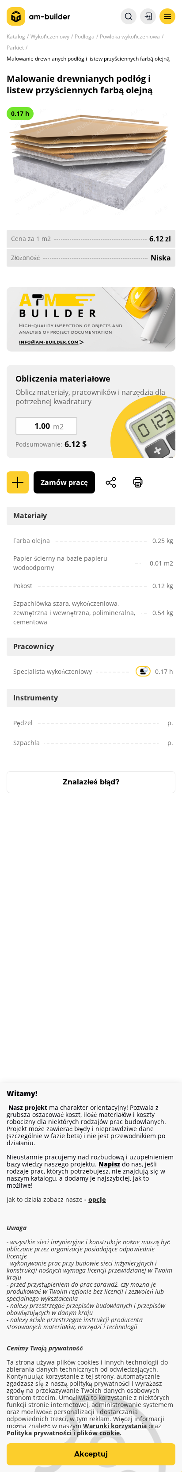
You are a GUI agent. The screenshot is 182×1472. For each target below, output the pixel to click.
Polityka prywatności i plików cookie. (64, 1433)
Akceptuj (91, 1454)
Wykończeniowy (49, 36)
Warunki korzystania (115, 1426)
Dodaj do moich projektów (18, 482)
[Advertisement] (91, 914)
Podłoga (85, 36)
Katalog (16, 36)
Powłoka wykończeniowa (130, 36)
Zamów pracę (64, 482)
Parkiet (15, 47)
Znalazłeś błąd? (91, 782)
